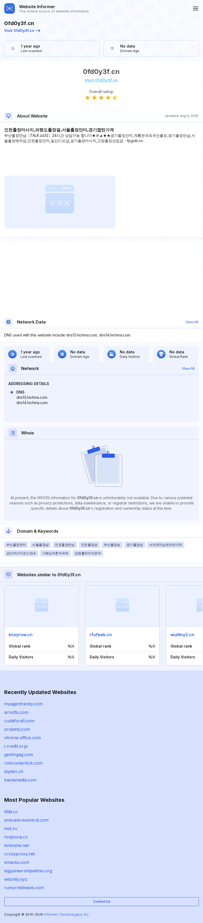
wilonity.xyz (15, 879)
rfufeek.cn (101, 634)
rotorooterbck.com (23, 763)
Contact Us (101, 901)
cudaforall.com (19, 720)
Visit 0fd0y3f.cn (19, 30)
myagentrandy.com (23, 703)
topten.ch (13, 771)
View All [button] (192, 322)
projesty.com (17, 729)
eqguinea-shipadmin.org (28, 870)
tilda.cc (11, 811)
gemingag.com (18, 754)
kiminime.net (16, 845)
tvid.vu (10, 828)
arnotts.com (16, 712)
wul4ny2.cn (182, 634)
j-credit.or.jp (16, 746)
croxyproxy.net (19, 853)
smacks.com (16, 862)
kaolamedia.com (20, 780)
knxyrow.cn (21, 634)
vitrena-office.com (22, 737)
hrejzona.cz (16, 837)
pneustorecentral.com (26, 820)
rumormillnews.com (24, 887)
